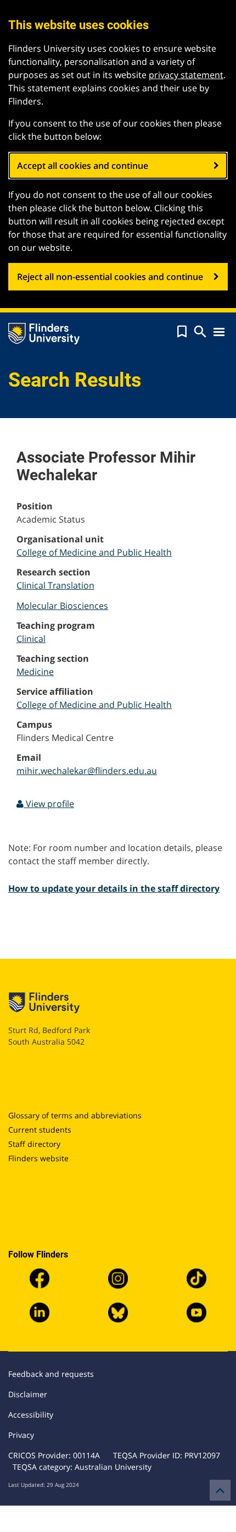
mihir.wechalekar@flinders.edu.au (86, 771)
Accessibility (30, 1414)
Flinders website (38, 1158)
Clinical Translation (55, 585)
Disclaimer (27, 1394)
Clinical (31, 639)
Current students (39, 1129)
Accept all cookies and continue (82, 166)
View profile (49, 804)
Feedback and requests (51, 1374)
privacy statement (186, 75)
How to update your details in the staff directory (114, 888)
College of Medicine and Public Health (94, 552)
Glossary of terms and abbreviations (75, 1115)
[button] (182, 331)
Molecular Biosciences (62, 606)
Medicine (35, 672)
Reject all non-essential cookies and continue (110, 277)
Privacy (21, 1435)
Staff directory (34, 1144)
